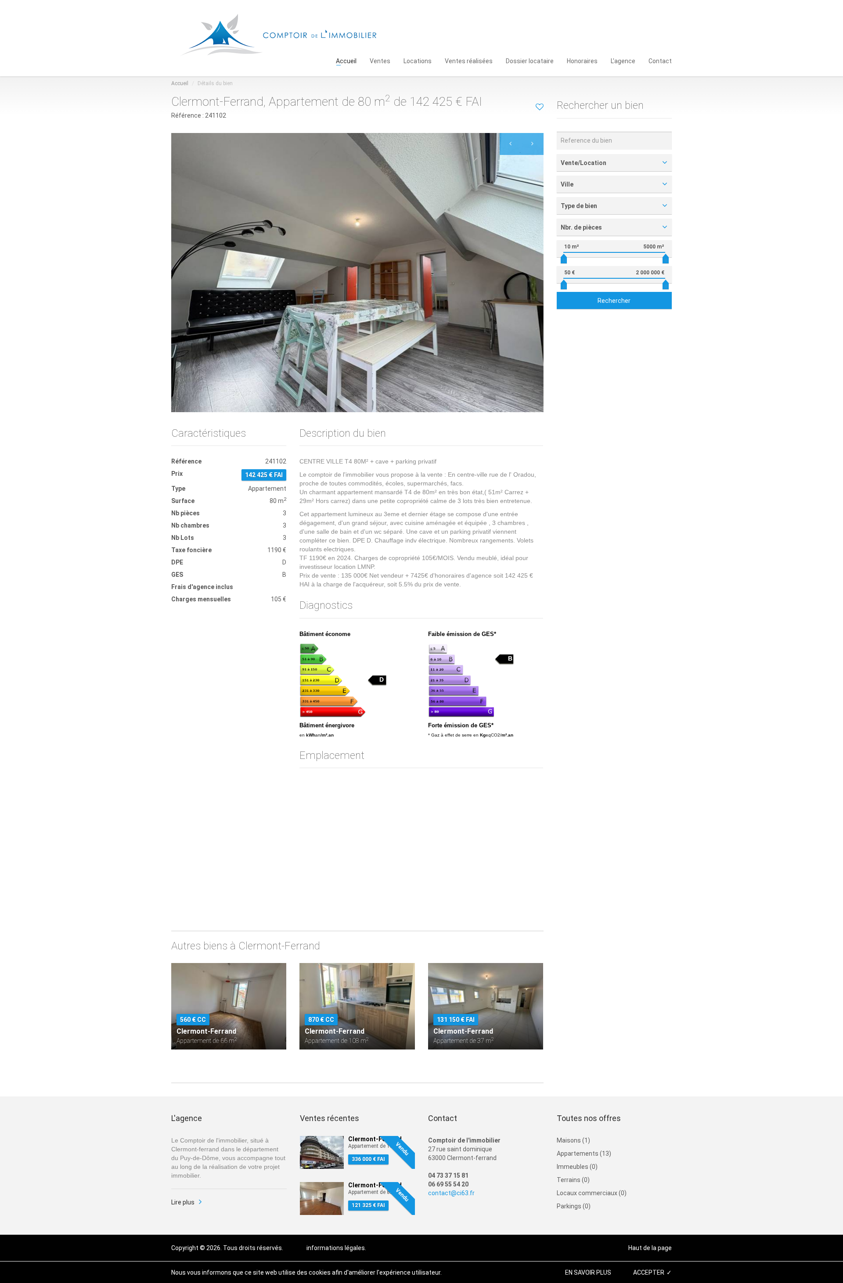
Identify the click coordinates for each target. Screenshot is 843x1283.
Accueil (346, 60)
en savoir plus (588, 1272)
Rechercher (614, 300)
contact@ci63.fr (451, 1193)
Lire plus (183, 1202)
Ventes (380, 60)
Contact (660, 60)
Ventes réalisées (469, 60)
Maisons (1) (573, 1140)
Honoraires (582, 60)
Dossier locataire (530, 60)
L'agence (623, 60)
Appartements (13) (584, 1153)
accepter (648, 1272)
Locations (417, 60)
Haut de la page (650, 1247)
